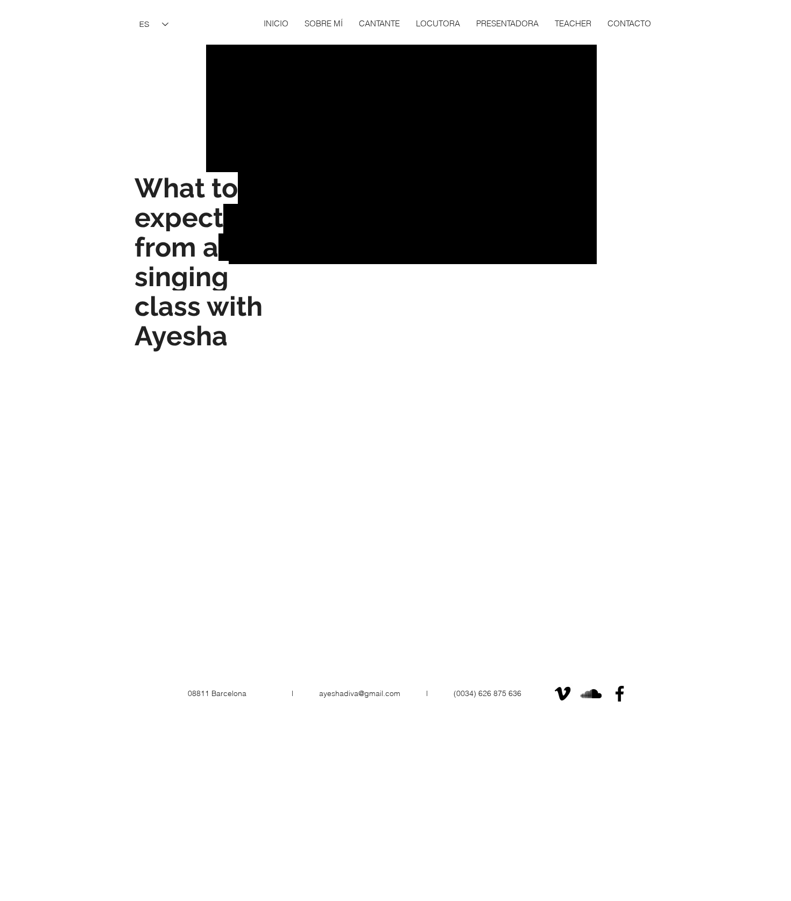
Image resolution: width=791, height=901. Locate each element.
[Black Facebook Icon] (619, 693)
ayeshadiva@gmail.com (359, 693)
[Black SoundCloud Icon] (591, 693)
